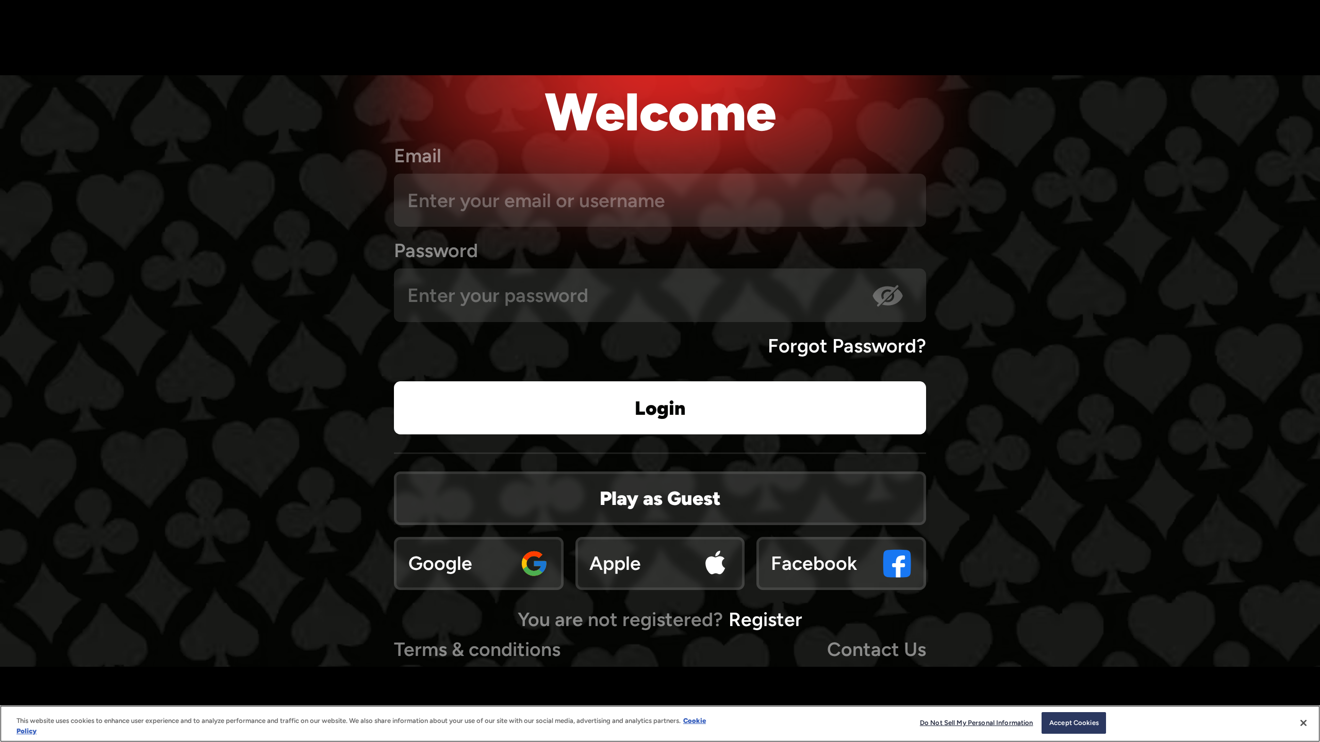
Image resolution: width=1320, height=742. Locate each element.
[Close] (1303, 723)
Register (765, 619)
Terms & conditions (477, 649)
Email (417, 155)
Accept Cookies (1074, 723)
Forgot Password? (847, 345)
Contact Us (876, 649)
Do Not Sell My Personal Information (976, 723)
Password (436, 250)
